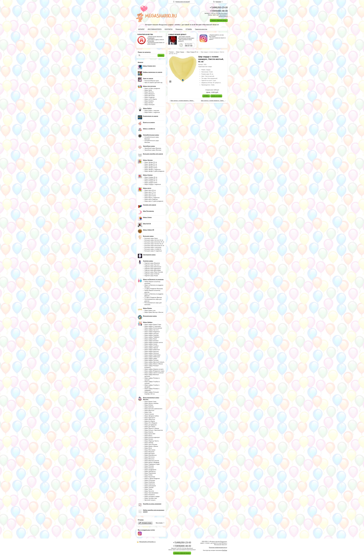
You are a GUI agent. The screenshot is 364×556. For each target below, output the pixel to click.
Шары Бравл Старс (150, 401)
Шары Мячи (148, 448)
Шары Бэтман (148, 405)
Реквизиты (179, 29)
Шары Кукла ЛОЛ (149, 434)
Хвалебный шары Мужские (152, 148)
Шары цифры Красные (151, 351)
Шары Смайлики (149, 482)
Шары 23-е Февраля (150, 423)
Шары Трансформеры (151, 493)
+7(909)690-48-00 (219, 11)
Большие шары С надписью (153, 251)
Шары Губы (148, 412)
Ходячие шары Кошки (151, 275)
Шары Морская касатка (151, 460)
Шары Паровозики (150, 473)
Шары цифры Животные (152, 349)
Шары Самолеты (149, 484)
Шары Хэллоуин (149, 104)
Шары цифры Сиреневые (152, 355)
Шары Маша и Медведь (151, 462)
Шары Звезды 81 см (150, 164)
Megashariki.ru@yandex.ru (147, 541)
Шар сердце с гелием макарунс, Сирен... (213, 100)
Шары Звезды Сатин (150, 167)
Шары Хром (148, 90)
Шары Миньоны (149, 459)
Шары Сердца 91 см (150, 180)
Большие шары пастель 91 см (153, 243)
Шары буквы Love (149, 310)
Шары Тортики (148, 487)
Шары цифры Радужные (152, 331)
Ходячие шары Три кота (151, 265)
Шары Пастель (149, 92)
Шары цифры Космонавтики (153, 328)
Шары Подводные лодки (152, 464)
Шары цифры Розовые (151, 340)
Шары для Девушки (150, 425)
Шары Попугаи (149, 468)
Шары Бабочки (149, 407)
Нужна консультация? (182, 1)
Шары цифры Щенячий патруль (154, 362)
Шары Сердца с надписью (152, 184)
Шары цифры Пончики (151, 360)
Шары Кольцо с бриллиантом (153, 430)
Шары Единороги (149, 417)
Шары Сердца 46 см (150, 177)
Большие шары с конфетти (152, 249)
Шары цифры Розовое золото (153, 342)
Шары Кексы (148, 435)
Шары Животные (149, 419)
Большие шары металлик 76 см (154, 242)
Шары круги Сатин (150, 195)
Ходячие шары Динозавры (152, 270)
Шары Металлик (149, 95)
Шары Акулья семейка (151, 403)
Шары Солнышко (149, 480)
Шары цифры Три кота (151, 330)
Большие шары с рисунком (152, 247)
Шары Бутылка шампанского (153, 408)
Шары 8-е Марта (149, 421)
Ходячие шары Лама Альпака (153, 272)
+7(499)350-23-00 (219, 7)
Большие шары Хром (151, 238)
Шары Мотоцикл (149, 453)
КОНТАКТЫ (168, 29)
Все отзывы (159, 522)
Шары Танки (148, 489)
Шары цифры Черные (151, 347)
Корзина (218, 1)
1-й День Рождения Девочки (153, 297)
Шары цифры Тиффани (151, 337)
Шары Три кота (149, 491)
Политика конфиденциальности (218, 547)
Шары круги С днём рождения (153, 201)
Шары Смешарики (150, 485)
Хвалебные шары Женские (152, 150)
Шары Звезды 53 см (150, 162)
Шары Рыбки (148, 475)
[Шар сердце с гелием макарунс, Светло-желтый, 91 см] (182, 69)
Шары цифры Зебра (150, 358)
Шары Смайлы (149, 101)
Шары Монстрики (149, 450)
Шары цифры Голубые (151, 346)
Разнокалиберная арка (151, 80)
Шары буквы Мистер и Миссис (153, 312)
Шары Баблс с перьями (151, 110)
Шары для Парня (149, 426)
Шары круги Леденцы (151, 199)
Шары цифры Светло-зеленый (154, 372)
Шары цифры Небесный (152, 356)
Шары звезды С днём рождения (154, 171)
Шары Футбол (148, 102)
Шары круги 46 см (150, 190)
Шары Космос (148, 439)
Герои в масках (149, 414)
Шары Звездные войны (151, 416)
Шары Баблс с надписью (152, 112)
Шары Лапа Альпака (150, 444)
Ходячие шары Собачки (151, 274)
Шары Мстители (149, 457)
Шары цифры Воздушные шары (154, 371)
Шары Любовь (148, 442)
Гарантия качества (201, 29)
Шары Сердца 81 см (150, 179)
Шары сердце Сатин (150, 182)
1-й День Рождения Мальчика (153, 288)
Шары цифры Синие (150, 344)
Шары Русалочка (149, 476)
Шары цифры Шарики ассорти (153, 369)
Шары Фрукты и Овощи (151, 428)
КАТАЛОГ (141, 29)
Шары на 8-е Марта (150, 99)
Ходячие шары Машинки (152, 263)
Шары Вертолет (149, 410)
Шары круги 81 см (150, 194)
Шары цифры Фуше (150, 339)
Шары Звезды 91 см (150, 166)
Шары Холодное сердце (152, 496)
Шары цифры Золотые (151, 333)
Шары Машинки (149, 451)
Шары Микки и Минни (151, 446)
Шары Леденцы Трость (151, 441)
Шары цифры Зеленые (151, 353)
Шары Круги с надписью (152, 197)
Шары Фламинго (149, 494)
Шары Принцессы (150, 471)
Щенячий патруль (149, 500)
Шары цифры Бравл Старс (152, 324)
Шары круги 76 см (150, 192)
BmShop (224, 550)
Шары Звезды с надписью (152, 169)
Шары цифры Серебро (151, 335)
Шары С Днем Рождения (152, 478)
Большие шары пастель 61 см (153, 240)
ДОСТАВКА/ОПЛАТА (155, 29)
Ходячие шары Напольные (152, 266)
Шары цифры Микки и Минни (153, 364)
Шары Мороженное (150, 455)
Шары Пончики (149, 466)
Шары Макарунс (149, 93)
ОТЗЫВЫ (189, 29)
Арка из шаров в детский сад (153, 82)
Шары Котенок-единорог (152, 437)
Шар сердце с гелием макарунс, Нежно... (182, 100)
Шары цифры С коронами (152, 326)
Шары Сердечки (149, 97)
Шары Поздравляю (150, 469)
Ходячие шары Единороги (152, 268)
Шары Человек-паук (150, 498)
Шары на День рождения (152, 88)
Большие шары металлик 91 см (154, 245)
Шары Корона (148, 432)
